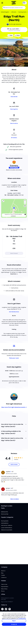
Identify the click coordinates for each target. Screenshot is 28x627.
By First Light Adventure (15, 24)
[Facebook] (3, 610)
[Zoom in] (25, 201)
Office (3, 594)
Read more (13, 274)
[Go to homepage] (14, 3)
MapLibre (7, 214)
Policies (3, 581)
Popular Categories (7, 517)
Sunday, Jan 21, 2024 (14, 193)
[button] (14, 208)
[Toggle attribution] (25, 214)
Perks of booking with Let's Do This (14, 144)
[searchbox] (14, 7)
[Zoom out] (25, 203)
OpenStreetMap (18, 214)
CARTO (12, 214)
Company (4, 567)
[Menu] (5, 3)
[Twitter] (6, 610)
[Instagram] (10, 610)
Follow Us (4, 605)
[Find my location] (25, 206)
